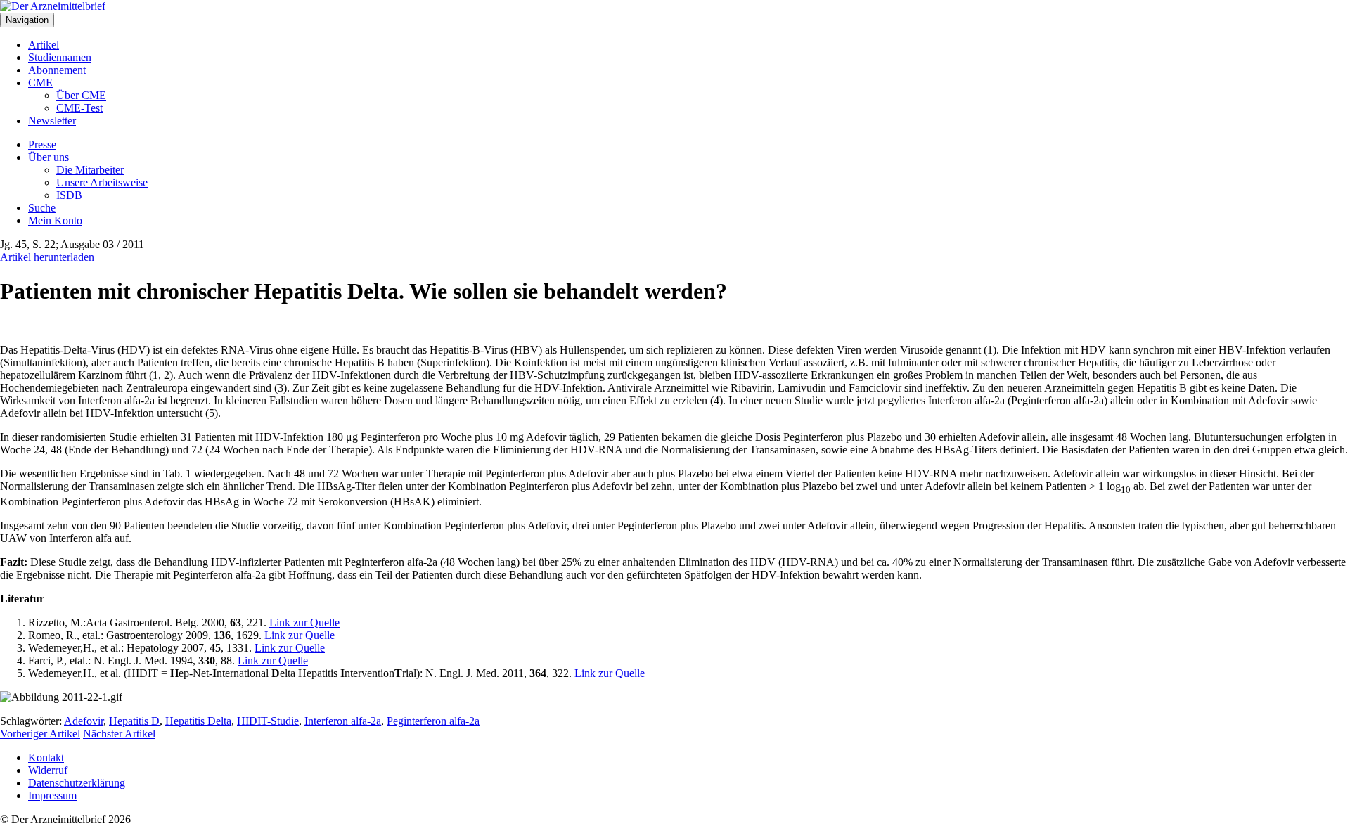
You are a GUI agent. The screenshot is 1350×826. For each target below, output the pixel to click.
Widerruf (48, 770)
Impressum (52, 795)
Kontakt (46, 757)
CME (40, 83)
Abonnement (57, 70)
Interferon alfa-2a (342, 721)
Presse (42, 144)
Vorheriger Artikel (40, 734)
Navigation (27, 20)
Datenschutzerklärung (76, 783)
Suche (42, 208)
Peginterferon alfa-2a (433, 721)
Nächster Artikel (119, 734)
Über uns (48, 157)
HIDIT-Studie (268, 721)
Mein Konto (55, 220)
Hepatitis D (134, 721)
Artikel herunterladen (47, 257)
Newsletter (52, 121)
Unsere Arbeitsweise (102, 182)
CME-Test (79, 108)
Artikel (43, 45)
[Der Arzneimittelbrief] (52, 6)
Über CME (81, 95)
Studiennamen (59, 57)
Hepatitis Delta (198, 721)
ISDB (69, 195)
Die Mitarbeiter (90, 170)
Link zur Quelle (304, 622)
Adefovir (83, 721)
